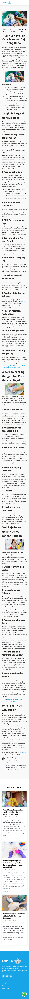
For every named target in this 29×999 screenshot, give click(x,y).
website (24, 752)
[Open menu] (25, 3)
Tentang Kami (5, 983)
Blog (3, 985)
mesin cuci (19, 554)
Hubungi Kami (5, 988)
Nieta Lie (19, 758)
